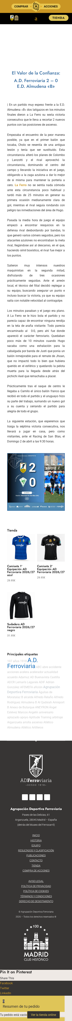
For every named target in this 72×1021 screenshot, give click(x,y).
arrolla (27, 722)
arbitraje (57, 717)
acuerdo (12, 677)
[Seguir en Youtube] (47, 797)
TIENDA (58, 18)
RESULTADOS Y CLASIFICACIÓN (36, 850)
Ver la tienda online (43, 1015)
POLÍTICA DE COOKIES (36, 891)
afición (38, 687)
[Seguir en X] (40, 797)
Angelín (33, 712)
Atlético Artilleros (32, 727)
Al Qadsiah (45, 702)
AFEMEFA (26, 687)
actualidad (51, 672)
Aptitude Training (40, 717)
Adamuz (23, 677)
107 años (13, 661)
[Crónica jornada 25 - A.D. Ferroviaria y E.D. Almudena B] (36, 482)
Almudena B (29, 702)
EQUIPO (36, 845)
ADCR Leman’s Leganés (22, 682)
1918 (23, 661)
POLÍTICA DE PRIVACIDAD (36, 886)
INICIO (36, 835)
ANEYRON (41, 707)
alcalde (28, 697)
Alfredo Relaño (43, 697)
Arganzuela (14, 722)
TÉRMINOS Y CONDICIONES (36, 896)
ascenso (37, 722)
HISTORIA (36, 840)
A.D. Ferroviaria (22, 663)
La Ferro (21, 185)
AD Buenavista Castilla (45, 677)
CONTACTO (36, 860)
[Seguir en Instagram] (32, 797)
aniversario (46, 712)
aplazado (13, 717)
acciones (13, 672)
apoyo (24, 717)
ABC (39, 667)
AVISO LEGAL (36, 881)
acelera (24, 672)
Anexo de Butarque (22, 707)
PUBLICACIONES (36, 855)
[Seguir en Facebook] (25, 797)
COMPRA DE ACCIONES (36, 870)
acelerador (36, 672)
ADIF (42, 682)
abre (45, 667)
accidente (55, 667)
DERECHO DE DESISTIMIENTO (36, 901)
